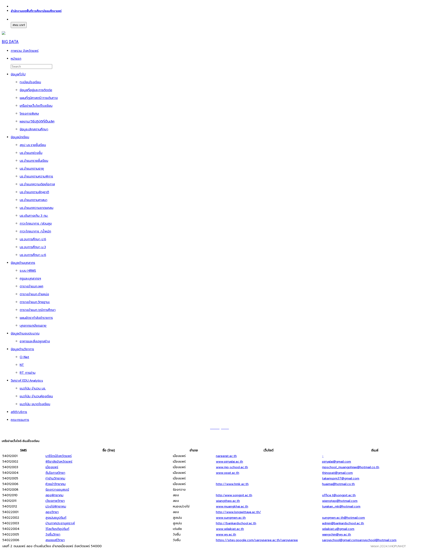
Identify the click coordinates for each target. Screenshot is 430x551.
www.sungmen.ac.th (231, 517)
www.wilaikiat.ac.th (230, 529)
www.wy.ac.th (226, 534)
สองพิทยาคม (54, 495)
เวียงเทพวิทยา (55, 501)
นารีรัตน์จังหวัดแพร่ (58, 456)
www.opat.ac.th (227, 472)
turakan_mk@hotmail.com (341, 506)
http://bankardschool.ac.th (236, 523)
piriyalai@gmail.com (336, 461)
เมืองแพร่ (51, 467)
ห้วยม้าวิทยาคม (55, 484)
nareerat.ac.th (226, 456)
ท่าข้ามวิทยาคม (55, 478)
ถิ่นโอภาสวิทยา (55, 472)
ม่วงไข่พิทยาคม (55, 506)
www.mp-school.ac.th (232, 467)
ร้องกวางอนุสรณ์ (57, 489)
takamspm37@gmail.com (340, 478)
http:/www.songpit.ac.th (234, 495)
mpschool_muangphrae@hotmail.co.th (350, 467)
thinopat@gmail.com (337, 472)
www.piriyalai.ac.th (229, 461)
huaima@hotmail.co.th (338, 484)
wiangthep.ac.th (228, 501)
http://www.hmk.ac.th (232, 484)
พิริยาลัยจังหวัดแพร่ (58, 461)
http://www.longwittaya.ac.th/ (238, 512)
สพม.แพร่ (19, 25)
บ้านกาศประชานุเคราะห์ (60, 523)
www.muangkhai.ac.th (232, 506)
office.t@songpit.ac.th (339, 495)
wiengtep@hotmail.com (339, 501)
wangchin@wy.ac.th (336, 534)
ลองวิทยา (52, 512)
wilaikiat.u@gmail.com (338, 529)
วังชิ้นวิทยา (52, 534)
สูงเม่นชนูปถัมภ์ (55, 517)
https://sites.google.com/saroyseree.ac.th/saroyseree (257, 540)
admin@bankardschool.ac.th (343, 523)
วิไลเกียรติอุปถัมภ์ (57, 529)
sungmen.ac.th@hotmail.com (343, 517)
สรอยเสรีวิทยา (55, 540)
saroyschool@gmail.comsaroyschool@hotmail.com (359, 540)
